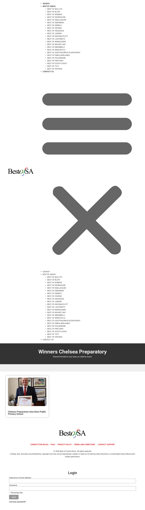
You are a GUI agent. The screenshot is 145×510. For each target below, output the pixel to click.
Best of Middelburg (56, 42)
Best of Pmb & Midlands (58, 55)
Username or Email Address (20, 478)
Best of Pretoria (55, 61)
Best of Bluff (53, 12)
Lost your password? (17, 502)
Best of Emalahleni (56, 20)
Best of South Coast (57, 63)
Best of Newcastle (56, 50)
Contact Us (48, 72)
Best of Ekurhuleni (56, 17)
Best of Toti (53, 66)
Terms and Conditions (84, 444)
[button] (87, 171)
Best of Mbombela (56, 47)
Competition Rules (39, 444)
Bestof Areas (49, 6)
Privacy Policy (65, 444)
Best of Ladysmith (56, 39)
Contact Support (106, 444)
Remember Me (17, 493)
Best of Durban (54, 14)
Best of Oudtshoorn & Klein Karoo (63, 52)
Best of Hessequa (55, 31)
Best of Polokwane (56, 58)
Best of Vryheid (54, 69)
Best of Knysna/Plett (57, 36)
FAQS (53, 444)
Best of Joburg (54, 33)
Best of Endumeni (55, 23)
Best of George (54, 28)
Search (46, 3)
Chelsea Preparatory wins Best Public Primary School (27, 412)
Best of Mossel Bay (56, 44)
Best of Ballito (54, 9)
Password (13, 485)
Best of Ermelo (54, 25)
